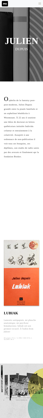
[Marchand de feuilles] (5, 4)
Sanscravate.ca (21, 400)
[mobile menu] (40, 4)
